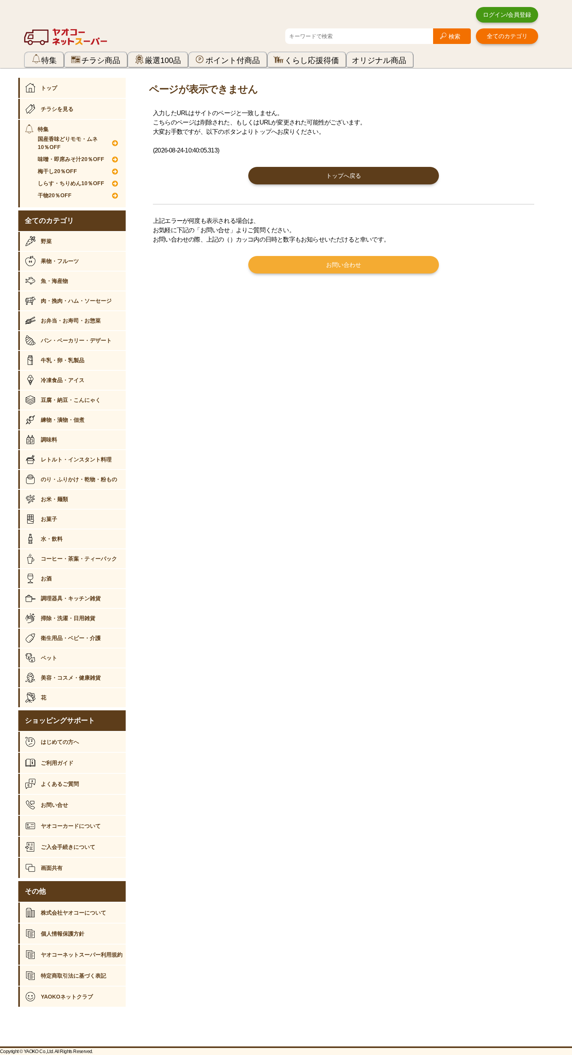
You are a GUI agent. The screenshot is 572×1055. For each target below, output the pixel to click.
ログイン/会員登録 (507, 14)
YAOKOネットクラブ (67, 997)
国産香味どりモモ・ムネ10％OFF (68, 143)
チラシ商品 (100, 60)
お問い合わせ (343, 264)
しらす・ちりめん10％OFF (71, 183)
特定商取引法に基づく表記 (73, 976)
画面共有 (52, 868)
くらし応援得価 (311, 60)
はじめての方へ (60, 742)
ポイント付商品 (232, 60)
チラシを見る (57, 109)
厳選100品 (163, 60)
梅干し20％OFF (57, 171)
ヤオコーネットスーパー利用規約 (82, 955)
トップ (49, 88)
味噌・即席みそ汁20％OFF (71, 159)
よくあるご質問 (60, 784)
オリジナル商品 (379, 60)
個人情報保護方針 (62, 934)
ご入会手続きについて (68, 847)
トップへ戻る (343, 175)
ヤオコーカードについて (71, 826)
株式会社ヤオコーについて (73, 913)
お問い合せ (54, 805)
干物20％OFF (55, 195)
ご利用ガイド (57, 763)
